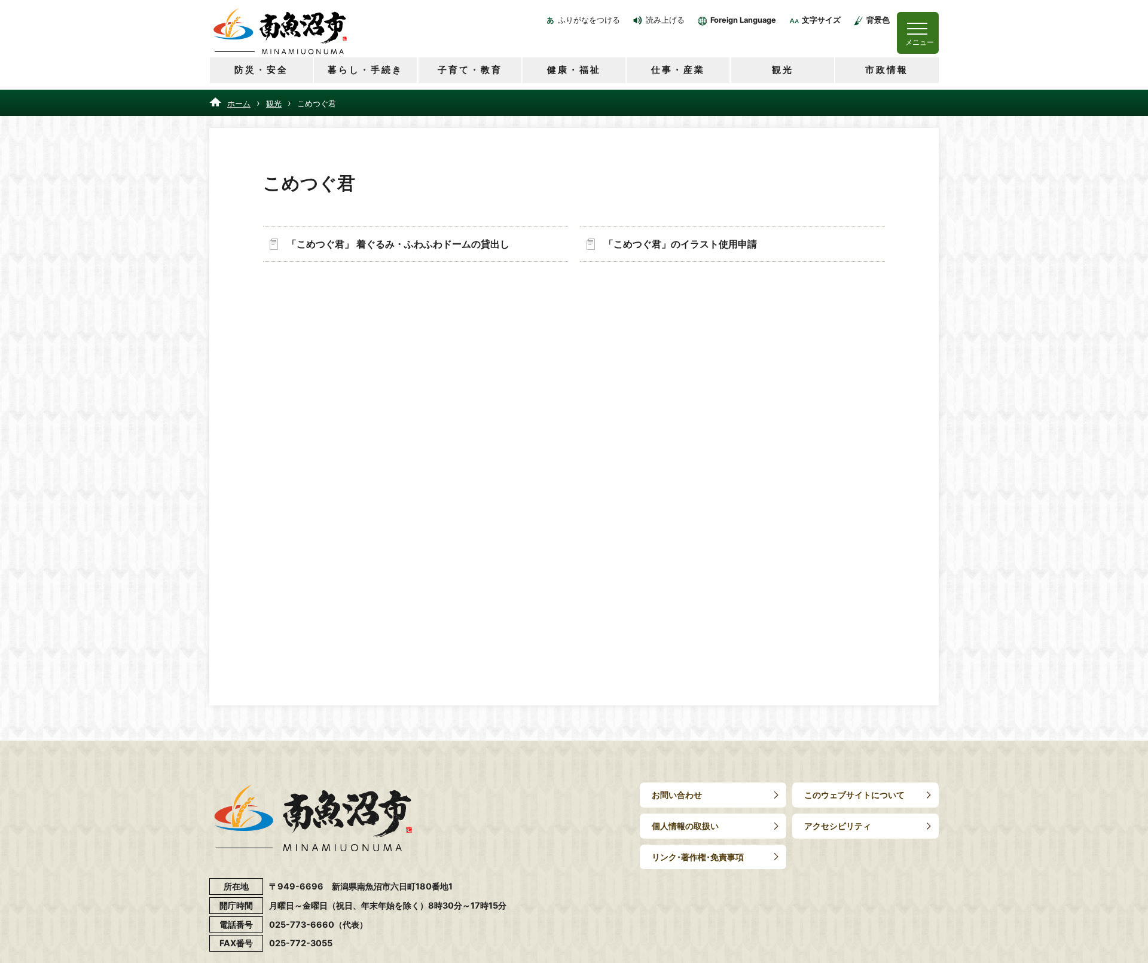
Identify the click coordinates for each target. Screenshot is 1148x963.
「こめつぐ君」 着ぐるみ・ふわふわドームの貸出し (398, 244)
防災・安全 (261, 69)
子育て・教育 (470, 69)
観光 (782, 69)
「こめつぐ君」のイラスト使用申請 (680, 244)
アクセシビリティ (837, 826)
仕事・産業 (678, 69)
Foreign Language (743, 20)
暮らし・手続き (365, 69)
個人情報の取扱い (685, 826)
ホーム (239, 103)
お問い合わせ (677, 795)
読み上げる (665, 20)
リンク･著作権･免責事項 (698, 857)
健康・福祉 (574, 69)
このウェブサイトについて (854, 795)
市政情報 (886, 69)
